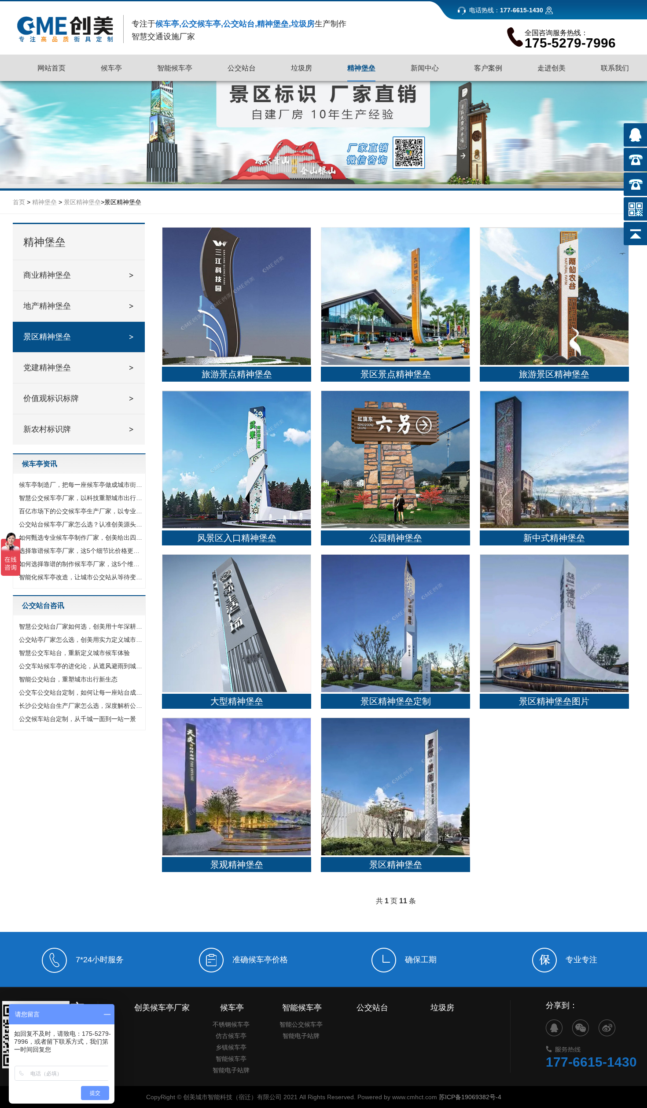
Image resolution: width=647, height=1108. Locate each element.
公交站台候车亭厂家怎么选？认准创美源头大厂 (81, 524)
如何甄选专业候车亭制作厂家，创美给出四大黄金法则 (81, 537)
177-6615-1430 (591, 1062)
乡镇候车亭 (231, 1047)
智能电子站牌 (231, 1070)
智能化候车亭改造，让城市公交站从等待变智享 (81, 577)
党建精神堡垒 (47, 367)
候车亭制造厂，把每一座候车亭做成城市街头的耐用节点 (81, 484)
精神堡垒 (44, 202)
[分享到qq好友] (554, 1028)
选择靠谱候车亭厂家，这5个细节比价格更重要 (81, 550)
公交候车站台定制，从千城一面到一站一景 (77, 718)
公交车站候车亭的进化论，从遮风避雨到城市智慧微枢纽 (81, 666)
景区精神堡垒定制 (395, 701)
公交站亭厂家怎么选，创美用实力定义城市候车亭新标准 (81, 639)
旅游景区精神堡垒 (554, 374)
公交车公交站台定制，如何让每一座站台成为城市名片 (81, 692)
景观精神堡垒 (236, 864)
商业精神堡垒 (47, 275)
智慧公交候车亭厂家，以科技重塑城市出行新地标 (81, 497)
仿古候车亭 (231, 1035)
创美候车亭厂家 (162, 1007)
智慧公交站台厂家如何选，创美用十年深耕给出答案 (81, 626)
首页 (19, 202)
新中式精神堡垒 (554, 538)
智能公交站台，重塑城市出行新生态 (68, 679)
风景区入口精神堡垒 (236, 538)
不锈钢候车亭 (231, 1024)
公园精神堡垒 (395, 538)
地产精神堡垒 (47, 306)
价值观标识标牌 (51, 398)
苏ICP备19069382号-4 (470, 1097)
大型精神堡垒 (236, 701)
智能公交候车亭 (301, 1024)
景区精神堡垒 (82, 202)
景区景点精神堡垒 (395, 374)
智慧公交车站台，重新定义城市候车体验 (74, 652)
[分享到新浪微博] (607, 1028)
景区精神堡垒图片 (554, 701)
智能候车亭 (231, 1058)
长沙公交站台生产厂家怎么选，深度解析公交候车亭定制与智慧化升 (81, 705)
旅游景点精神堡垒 (237, 374)
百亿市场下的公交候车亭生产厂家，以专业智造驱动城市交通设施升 (81, 511)
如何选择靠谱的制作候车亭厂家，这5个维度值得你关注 (81, 563)
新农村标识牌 (47, 429)
